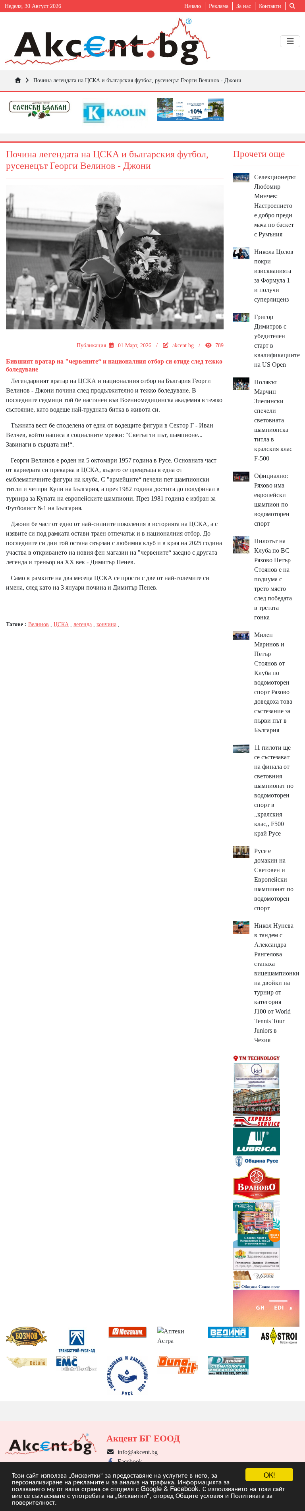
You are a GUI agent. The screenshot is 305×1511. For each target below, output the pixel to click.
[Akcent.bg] (107, 41)
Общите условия (199, 1495)
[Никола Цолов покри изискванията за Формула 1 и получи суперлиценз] (241, 252)
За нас (243, 6)
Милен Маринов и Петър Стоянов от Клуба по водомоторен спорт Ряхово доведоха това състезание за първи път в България (273, 682)
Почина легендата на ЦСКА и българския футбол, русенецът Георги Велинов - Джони (137, 80)
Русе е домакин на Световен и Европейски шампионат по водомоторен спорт (273, 879)
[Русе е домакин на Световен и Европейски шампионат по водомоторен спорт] (241, 851)
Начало (192, 6)
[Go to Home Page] (17, 80)
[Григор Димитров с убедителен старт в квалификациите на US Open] (241, 316)
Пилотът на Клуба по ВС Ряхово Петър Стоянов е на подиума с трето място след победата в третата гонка (273, 579)
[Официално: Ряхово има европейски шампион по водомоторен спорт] (241, 475)
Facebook (128, 1461)
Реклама (218, 6)
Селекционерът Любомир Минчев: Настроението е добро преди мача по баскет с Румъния (275, 206)
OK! (269, 1475)
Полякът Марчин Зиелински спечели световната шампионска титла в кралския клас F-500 (273, 420)
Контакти (270, 6)
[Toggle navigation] (290, 41)
